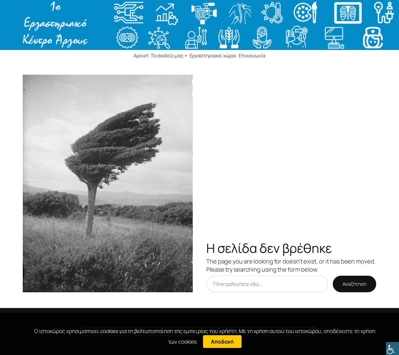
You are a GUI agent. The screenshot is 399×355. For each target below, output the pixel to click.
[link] (392, 348)
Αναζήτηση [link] (354, 284)
